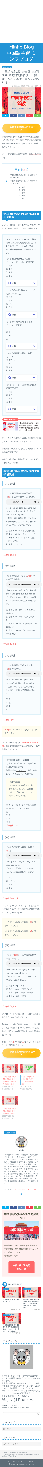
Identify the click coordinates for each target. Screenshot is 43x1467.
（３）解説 (21, 193)
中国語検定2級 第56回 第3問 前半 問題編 (24, 176)
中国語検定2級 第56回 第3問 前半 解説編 (24, 182)
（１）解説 (21, 187)
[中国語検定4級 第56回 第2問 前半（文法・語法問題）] (28, 1068)
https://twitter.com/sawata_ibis (15, 1408)
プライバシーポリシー (16, 1461)
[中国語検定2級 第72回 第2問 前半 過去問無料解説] (10, 1100)
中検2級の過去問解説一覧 (21, 1267)
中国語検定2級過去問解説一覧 (21, 128)
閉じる (24, 170)
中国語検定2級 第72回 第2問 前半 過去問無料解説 (9, 1111)
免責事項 (30, 1461)
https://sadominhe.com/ (25, 1189)
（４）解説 (21, 195)
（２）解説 (21, 190)
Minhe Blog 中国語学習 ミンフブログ (23, 53)
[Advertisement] (21, 21)
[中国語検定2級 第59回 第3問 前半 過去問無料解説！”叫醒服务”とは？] (10, 1068)
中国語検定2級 (7, 67)
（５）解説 (21, 198)
